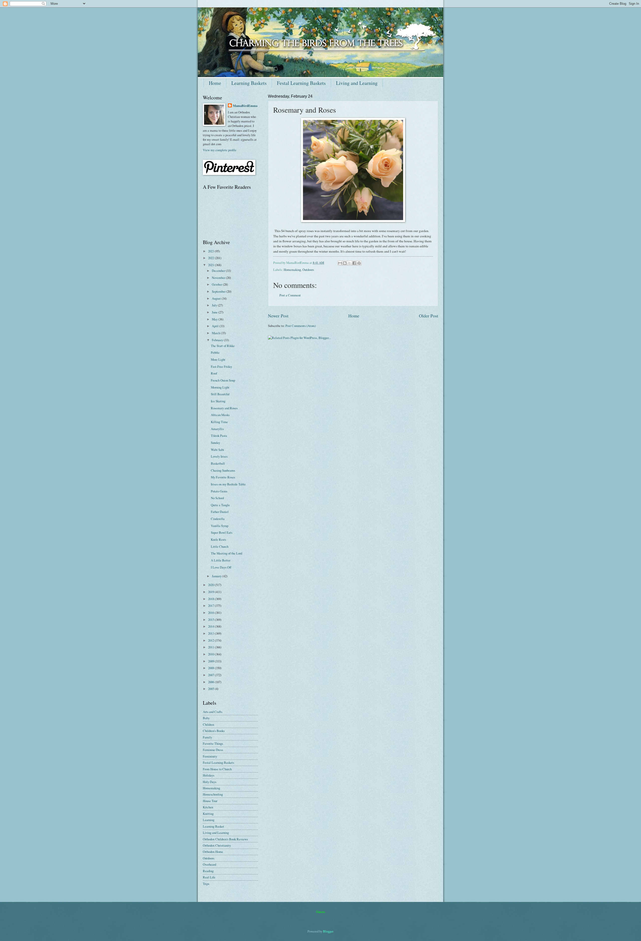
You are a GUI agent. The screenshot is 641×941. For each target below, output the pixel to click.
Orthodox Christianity (217, 845)
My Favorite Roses (223, 477)
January (217, 576)
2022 (211, 258)
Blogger (328, 931)
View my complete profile (219, 150)
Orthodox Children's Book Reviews (225, 839)
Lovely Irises (219, 456)
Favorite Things (213, 743)
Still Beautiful (220, 394)
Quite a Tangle (220, 505)
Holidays (208, 775)
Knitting (208, 813)
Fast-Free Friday (221, 366)
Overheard (209, 864)
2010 (211, 654)
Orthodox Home (213, 851)
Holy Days (209, 782)
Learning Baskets (249, 83)
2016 (211, 612)
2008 (211, 668)
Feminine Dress (213, 749)
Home (215, 83)
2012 (211, 640)
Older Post (428, 316)
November (219, 277)
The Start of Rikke (223, 345)
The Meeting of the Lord (226, 553)
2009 (211, 661)
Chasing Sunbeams (223, 470)
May (215, 319)
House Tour (210, 801)
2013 (211, 633)
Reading (208, 871)
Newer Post (278, 316)
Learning (208, 820)
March (216, 333)
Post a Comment (290, 295)
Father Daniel (220, 511)
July (215, 305)
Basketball (218, 463)
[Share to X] (349, 263)
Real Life (209, 877)
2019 (211, 592)
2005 (211, 688)
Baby (206, 718)
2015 (211, 619)
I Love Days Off (221, 567)
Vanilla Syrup (219, 525)
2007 (211, 675)
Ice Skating (218, 401)
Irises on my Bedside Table (228, 484)
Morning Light (220, 387)
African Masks (220, 415)
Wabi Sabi (217, 449)
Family (207, 737)
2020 (211, 585)
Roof (214, 373)
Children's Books (214, 730)
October (217, 284)
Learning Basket (213, 826)
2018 (211, 599)
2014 (211, 626)
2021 (211, 265)
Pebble (215, 352)
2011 (211, 647)
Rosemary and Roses (224, 408)
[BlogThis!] (344, 263)
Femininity (210, 756)
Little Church (219, 546)
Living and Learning (357, 83)
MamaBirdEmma (245, 105)
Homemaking (292, 269)
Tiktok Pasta (219, 435)
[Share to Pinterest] (359, 263)
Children (208, 724)
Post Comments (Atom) (300, 325)
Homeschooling (213, 794)
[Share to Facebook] (354, 263)
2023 (211, 251)
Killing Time (219, 422)
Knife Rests (218, 539)
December (219, 270)
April (215, 326)
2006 (211, 682)
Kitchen (208, 807)
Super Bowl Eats (221, 532)
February (218, 340)
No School (217, 498)
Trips (206, 883)
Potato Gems (219, 491)
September (219, 291)
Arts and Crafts (212, 711)
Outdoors (308, 269)
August (217, 298)
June (215, 312)
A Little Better (220, 560)
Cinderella (218, 518)
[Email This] (340, 263)
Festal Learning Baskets (301, 83)
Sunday (215, 442)
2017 (211, 605)
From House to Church (217, 769)
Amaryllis (217, 429)
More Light (218, 359)
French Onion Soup (223, 380)
